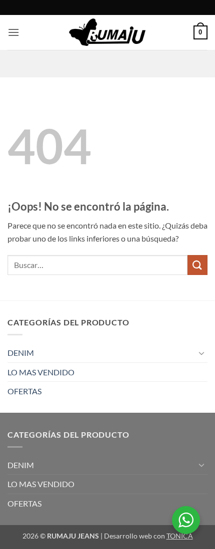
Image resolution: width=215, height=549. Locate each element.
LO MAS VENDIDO (41, 372)
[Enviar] (198, 264)
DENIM (21, 352)
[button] (14, 32)
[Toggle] (202, 353)
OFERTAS (25, 391)
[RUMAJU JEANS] (107, 32)
